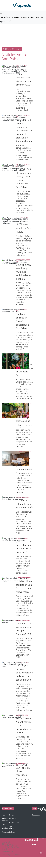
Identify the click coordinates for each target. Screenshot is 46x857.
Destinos (15, 17)
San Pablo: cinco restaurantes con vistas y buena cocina (23, 413)
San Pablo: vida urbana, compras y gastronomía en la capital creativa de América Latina (24, 130)
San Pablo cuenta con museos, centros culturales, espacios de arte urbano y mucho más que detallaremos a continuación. (24, 564)
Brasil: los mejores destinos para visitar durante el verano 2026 (24, 77)
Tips (37, 17)
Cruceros (12, 819)
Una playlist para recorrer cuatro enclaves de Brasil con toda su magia (24, 672)
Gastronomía (14, 822)
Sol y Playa (11, 827)
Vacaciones (24, 17)
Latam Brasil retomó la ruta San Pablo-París (24, 504)
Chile (32, 17)
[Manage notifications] (41, 852)
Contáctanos (31, 840)
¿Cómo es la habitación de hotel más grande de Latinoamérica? (24, 461)
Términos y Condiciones (11, 854)
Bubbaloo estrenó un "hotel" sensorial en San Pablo (22, 321)
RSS (34, 844)
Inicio (6, 49)
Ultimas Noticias (5, 819)
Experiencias (6, 832)
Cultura (12, 832)
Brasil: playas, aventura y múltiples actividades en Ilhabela (23, 271)
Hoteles (12, 815)
